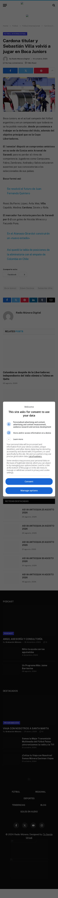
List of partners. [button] (35, 456)
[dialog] (29, 449)
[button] (29, 439)
